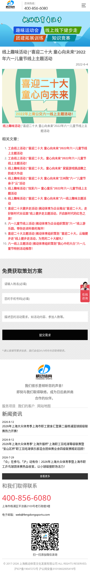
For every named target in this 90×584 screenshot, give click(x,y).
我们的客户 (26, 406)
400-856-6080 (36, 8)
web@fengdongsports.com (33, 514)
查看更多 (45, 476)
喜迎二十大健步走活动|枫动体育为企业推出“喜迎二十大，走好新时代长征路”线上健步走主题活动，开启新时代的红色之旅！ (47, 213)
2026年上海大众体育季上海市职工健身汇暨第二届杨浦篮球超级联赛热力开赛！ (45, 426)
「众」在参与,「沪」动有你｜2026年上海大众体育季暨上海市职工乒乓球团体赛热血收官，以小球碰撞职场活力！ (44, 462)
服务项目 (8, 406)
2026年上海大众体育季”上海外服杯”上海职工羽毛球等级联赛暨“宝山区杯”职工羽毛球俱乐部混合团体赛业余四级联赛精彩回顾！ (44, 444)
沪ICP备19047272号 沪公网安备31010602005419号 (45, 569)
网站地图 (44, 406)
